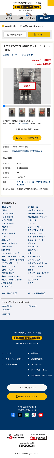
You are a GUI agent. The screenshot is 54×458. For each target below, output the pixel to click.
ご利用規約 (5, 309)
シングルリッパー (35, 259)
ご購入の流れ (22, 123)
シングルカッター (8, 216)
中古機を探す (11, 26)
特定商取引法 (6, 306)
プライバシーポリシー (40, 369)
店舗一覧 (35, 353)
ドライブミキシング (35, 230)
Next (48, 112)
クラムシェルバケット (36, 236)
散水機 (30, 269)
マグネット (32, 220)
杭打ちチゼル (33, 279)
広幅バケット (33, 250)
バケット (31, 243)
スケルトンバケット (35, 240)
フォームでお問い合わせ (28, 137)
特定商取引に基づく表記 (41, 375)
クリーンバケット (35, 276)
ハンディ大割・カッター (10, 263)
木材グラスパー (7, 283)
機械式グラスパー (8, 266)
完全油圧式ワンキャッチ (37, 216)
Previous (5, 112)
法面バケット (33, 253)
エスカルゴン (33, 223)
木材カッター (6, 246)
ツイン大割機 (6, 220)
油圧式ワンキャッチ (35, 213)
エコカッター (6, 240)
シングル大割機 (7, 223)
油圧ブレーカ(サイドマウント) (13, 259)
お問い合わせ (36, 364)
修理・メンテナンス (14, 358)
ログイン (40, 34)
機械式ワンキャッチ (35, 210)
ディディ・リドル (34, 226)
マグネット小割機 (8, 233)
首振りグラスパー (8, 269)
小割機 (4, 230)
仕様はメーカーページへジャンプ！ (17, 54)
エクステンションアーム (37, 263)
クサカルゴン (6, 286)
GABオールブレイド (9, 243)
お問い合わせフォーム (33, 26)
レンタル (9, 353)
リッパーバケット (35, 256)
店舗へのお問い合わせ (28, 396)
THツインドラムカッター (11, 253)
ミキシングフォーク (35, 233)
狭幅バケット (33, 246)
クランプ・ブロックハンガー (39, 273)
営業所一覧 (5, 314)
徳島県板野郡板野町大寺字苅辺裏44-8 (27, 151)
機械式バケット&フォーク (11, 276)
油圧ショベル (6, 207)
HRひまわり (6, 250)
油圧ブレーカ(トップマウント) (13, 256)
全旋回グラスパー (8, 273)
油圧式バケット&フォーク (11, 279)
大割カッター (6, 226)
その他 (30, 283)
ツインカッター (7, 213)
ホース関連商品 (8, 293)
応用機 (4, 210)
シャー (4, 236)
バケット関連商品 (35, 293)
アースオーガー (34, 207)
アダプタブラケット (35, 266)
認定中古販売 (11, 364)
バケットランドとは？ (27, 387)
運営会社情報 (36, 358)
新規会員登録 (16, 34)
